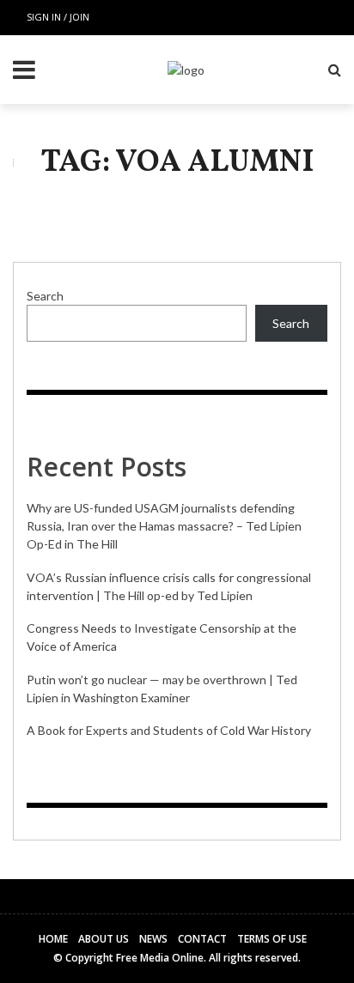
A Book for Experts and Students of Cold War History (169, 730)
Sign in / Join (58, 16)
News (153, 938)
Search (45, 295)
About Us (103, 938)
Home (53, 938)
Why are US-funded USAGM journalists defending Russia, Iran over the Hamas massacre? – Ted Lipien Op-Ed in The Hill (164, 526)
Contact (202, 938)
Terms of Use (272, 938)
